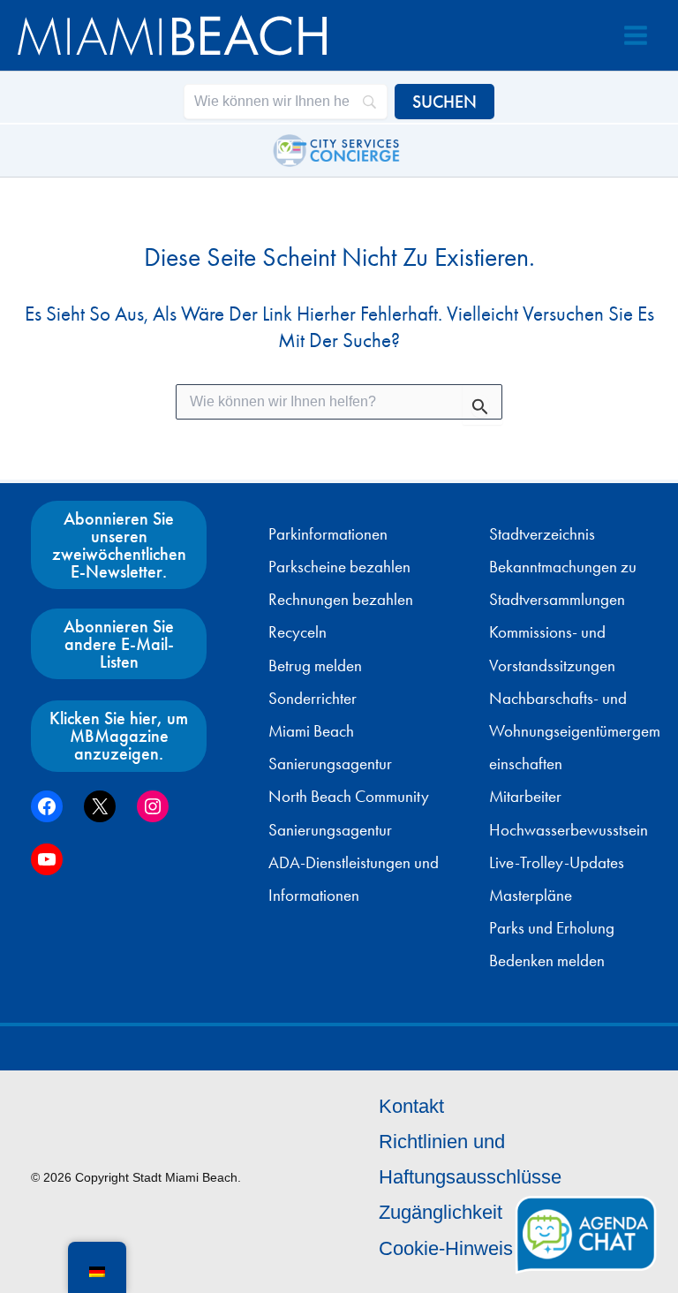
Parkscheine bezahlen (339, 567)
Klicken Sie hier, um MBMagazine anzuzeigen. (118, 735)
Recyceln (297, 632)
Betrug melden (315, 666)
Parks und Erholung (551, 928)
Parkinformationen (328, 534)
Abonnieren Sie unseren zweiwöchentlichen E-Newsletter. (119, 545)
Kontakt (411, 1106)
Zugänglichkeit (440, 1212)
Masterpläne (530, 895)
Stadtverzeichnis (542, 534)
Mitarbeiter (525, 796)
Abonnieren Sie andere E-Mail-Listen (119, 644)
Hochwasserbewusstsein (568, 830)
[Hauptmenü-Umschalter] (635, 35)
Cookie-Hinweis (446, 1248)
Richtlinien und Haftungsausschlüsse (470, 1159)
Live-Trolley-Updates (556, 863)
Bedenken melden (547, 961)
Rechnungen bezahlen (340, 599)
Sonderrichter (312, 698)
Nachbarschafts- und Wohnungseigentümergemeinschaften (574, 731)
